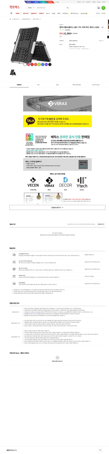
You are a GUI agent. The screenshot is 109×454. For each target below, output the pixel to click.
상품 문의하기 (101, 224)
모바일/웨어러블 (25, 19)
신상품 (53, 13)
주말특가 (41, 13)
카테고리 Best (96, 85)
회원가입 (79, 2)
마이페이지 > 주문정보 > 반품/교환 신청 (33, 312)
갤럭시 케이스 (36, 19)
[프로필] (103, 8)
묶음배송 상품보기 (85, 48)
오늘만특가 (34, 13)
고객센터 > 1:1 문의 (62, 312)
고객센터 (103, 2)
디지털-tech (15, 19)
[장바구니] (98, 7)
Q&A (57, 85)
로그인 (83, 2)
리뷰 (38, 85)
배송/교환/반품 (77, 85)
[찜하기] (100, 450)
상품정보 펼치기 (56, 207)
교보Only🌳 (84, 13)
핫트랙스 (30, 8)
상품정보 (19, 85)
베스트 (48, 13)
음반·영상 (25, 13)
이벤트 (59, 13)
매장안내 (99, 2)
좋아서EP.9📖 (75, 13)
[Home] (10, 19)
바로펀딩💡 (66, 13)
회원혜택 (88, 2)
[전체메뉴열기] (11, 13)
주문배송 (94, 2)
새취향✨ (18, 13)
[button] (102, 27)
